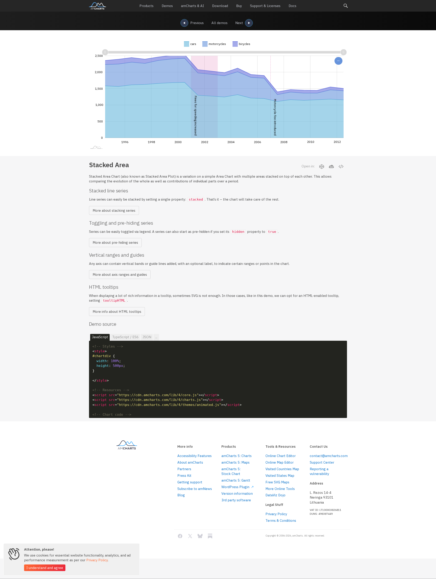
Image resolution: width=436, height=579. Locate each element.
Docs (292, 6)
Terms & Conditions (280, 520)
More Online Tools (280, 489)
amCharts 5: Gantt (235, 480)
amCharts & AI (192, 6)
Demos (167, 6)
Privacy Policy (276, 514)
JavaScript (100, 337)
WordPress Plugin (235, 487)
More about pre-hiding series (115, 242)
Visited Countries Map (282, 469)
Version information (237, 493)
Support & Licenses (265, 6)
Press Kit (184, 475)
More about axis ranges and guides (120, 274)
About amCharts (190, 462)
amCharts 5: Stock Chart (230, 471)
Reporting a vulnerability (319, 471)
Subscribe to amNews (194, 489)
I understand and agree (44, 568)
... (156, 337)
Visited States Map (279, 475)
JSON (147, 337)
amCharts (97, 6)
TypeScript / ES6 (125, 337)
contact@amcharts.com (328, 456)
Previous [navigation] (197, 23)
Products (146, 6)
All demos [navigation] (219, 23)
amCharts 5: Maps (235, 462)
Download (220, 6)
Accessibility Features (194, 456)
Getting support (189, 482)
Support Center (322, 462)
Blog (181, 495)
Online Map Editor (279, 462)
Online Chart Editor (280, 456)
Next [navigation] (239, 23)
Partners (184, 469)
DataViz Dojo (275, 495)
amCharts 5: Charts (236, 456)
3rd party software (236, 500)
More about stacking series (114, 210)
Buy (239, 6)
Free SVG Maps (277, 482)
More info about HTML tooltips (117, 311)
